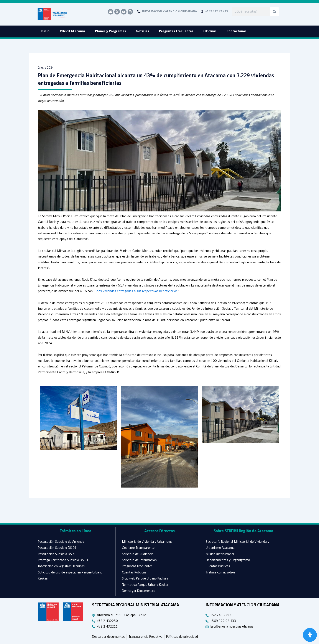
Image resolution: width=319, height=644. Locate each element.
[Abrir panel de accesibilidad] (310, 635)
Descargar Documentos (138, 591)
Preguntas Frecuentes (176, 31)
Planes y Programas (110, 31)
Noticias (142, 31)
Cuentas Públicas (134, 572)
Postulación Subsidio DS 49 (57, 554)
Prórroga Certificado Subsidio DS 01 (63, 560)
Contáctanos (237, 31)
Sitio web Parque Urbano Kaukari (145, 578)
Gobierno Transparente (138, 548)
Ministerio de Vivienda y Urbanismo (147, 542)
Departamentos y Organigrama (228, 560)
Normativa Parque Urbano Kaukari (145, 585)
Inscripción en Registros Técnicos (61, 566)
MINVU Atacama (72, 31)
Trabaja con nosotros (220, 572)
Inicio (45, 31)
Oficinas (210, 31)
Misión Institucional (220, 554)
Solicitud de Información (139, 560)
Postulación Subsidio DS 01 (57, 548)
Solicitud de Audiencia (137, 554)
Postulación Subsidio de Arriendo (61, 542)
